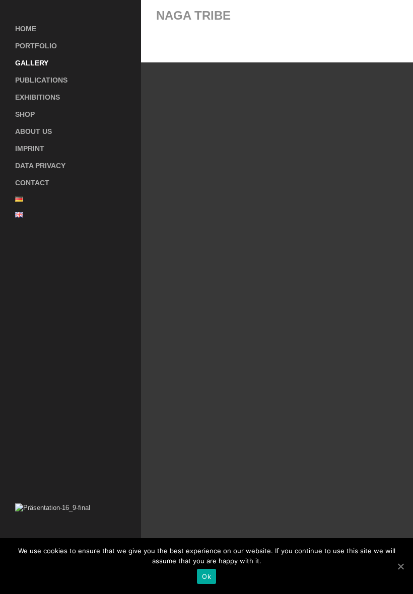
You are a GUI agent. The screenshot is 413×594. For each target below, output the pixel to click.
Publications (41, 80)
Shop (25, 114)
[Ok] (400, 566)
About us (33, 131)
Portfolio (36, 46)
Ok (206, 576)
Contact (32, 183)
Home (25, 29)
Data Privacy (40, 166)
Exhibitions (37, 97)
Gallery (31, 63)
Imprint (29, 148)
